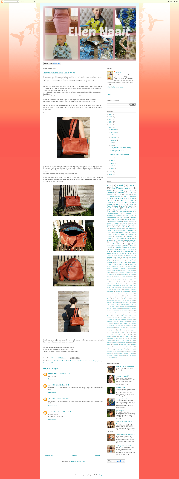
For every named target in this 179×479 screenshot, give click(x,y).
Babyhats (130, 234)
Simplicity (133, 217)
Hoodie (120, 242)
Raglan (119, 195)
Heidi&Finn (131, 295)
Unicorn (120, 332)
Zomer (120, 221)
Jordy (114, 298)
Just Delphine (52, 412)
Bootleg (123, 276)
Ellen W (118, 72)
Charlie (116, 225)
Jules (120, 298)
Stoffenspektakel (118, 255)
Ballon (108, 270)
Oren (121, 314)
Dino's (117, 283)
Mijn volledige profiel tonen (115, 87)
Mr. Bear (121, 312)
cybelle (108, 344)
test (127, 355)
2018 (111, 122)
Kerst (114, 244)
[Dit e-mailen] (71, 358)
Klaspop (109, 302)
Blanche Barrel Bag (59, 361)
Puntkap (124, 319)
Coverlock (121, 281)
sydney (122, 355)
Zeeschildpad (119, 338)
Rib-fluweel (109, 321)
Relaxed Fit (131, 319)
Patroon (114, 315)
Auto (116, 234)
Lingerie (118, 204)
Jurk (129, 191)
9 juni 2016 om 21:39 (64, 373)
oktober (113, 135)
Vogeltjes (128, 334)
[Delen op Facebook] (77, 358)
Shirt (130, 193)
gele (129, 344)
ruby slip (115, 353)
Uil (115, 332)
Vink (130, 332)
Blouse (109, 225)
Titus (129, 330)
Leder (68, 361)
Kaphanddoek (110, 300)
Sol (129, 323)
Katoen (109, 244)
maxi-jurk (123, 262)
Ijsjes (113, 296)
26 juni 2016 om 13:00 (64, 412)
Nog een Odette (120, 387)
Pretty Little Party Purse (114, 319)
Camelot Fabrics (122, 278)
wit (116, 357)
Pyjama (109, 230)
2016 (111, 127)
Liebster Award (125, 304)
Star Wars (120, 325)
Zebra (132, 336)
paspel (99, 361)
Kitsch (128, 300)
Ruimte (126, 321)
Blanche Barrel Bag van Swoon (119, 154)
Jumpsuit (126, 298)
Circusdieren (129, 236)
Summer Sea (129, 255)
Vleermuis (114, 334)
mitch (125, 349)
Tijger (118, 330)
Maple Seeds (116, 308)
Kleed (114, 211)
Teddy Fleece (121, 329)
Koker (126, 244)
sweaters (116, 355)
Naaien (126, 312)
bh (115, 261)
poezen (109, 353)
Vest (123, 208)
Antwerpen (115, 268)
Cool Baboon (113, 281)
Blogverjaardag (124, 274)
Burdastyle (119, 236)
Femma (130, 287)
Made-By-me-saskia (130, 247)
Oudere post (98, 455)
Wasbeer (109, 336)
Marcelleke (122, 249)
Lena (112, 304)
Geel (118, 202)
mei (112, 158)
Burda (111, 210)
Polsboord (122, 317)
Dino (113, 283)
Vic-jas (124, 259)
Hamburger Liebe (130, 240)
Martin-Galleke (125, 308)
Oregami (116, 314)
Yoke (121, 336)
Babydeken (131, 268)
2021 (111, 114)
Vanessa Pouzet (114, 259)
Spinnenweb (112, 325)
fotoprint (109, 262)
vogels (131, 264)
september (114, 137)
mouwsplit (131, 349)
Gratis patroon (129, 210)
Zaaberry (109, 261)
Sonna (134, 323)
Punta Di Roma (129, 228)
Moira (108, 312)
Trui (134, 195)
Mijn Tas (121, 310)
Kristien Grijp (52, 373)
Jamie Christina (130, 296)
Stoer (127, 325)
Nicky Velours (129, 215)
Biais (131, 223)
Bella (118, 270)
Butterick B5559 (111, 278)
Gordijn (109, 295)
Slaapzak (115, 323)
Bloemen (109, 236)
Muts (108, 251)
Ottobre (121, 193)
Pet (119, 315)
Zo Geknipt (112, 221)
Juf (125, 242)
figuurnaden (123, 344)
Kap (132, 298)
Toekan (134, 330)
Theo (124, 196)
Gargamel (126, 289)
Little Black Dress (113, 306)
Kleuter (120, 244)
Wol (129, 208)
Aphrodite (123, 268)
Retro (108, 200)
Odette (121, 228)
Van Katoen (132, 257)
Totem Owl (122, 200)
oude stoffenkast (115, 196)
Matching (133, 308)
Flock (110, 289)
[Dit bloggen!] (73, 358)
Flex (135, 287)
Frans (115, 289)
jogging (116, 262)
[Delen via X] (75, 358)
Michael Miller (132, 227)
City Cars (115, 279)
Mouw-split (114, 312)
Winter (134, 219)
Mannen (109, 308)
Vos (133, 334)
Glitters (126, 202)
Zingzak (132, 338)
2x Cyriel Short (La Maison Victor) (120, 147)
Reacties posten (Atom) (78, 461)
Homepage (74, 455)
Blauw (131, 204)
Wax (115, 336)
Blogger (101, 475)
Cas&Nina (131, 278)
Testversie (129, 329)
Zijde (126, 338)
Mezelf (90, 361)
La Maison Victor (121, 188)
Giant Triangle (123, 293)
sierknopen (126, 353)
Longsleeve (118, 247)
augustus (114, 140)
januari (113, 168)
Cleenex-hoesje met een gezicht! (125, 434)
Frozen (120, 289)
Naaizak (132, 312)
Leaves (132, 302)
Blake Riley (115, 272)
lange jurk (131, 346)
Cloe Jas (127, 279)
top (126, 264)
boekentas (121, 261)
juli (112, 142)
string (132, 353)
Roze (121, 321)
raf (129, 262)
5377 (127, 266)
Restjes (131, 206)
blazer (109, 232)
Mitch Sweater (113, 228)
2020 (111, 117)
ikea (110, 346)
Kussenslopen (117, 245)
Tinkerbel (124, 330)
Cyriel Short (119, 210)
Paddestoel (126, 314)
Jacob (109, 211)
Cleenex (121, 279)
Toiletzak (111, 332)
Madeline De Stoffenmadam (78, 361)
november (114, 132)
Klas (133, 300)
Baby (122, 234)
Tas (49, 363)
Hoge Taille (112, 242)
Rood (121, 217)
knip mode (115, 346)
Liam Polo (118, 304)
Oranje (95, 361)
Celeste (109, 279)
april (112, 160)
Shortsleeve (133, 321)
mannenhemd (110, 349)
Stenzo (123, 230)
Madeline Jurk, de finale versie (125, 366)
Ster (118, 208)
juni (112, 145)
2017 (111, 124)
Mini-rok (127, 310)
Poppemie (133, 317)
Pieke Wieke (125, 315)
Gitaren (132, 293)
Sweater (127, 195)
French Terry (110, 238)
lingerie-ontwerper (111, 347)
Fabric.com (114, 287)
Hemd (116, 206)
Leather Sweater (118, 198)
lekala (132, 221)
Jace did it (51, 385)
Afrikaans (116, 223)
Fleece (109, 206)
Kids (109, 185)
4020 (127, 232)
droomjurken (115, 344)
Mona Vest (131, 249)
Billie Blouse (131, 270)
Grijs (132, 238)
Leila (108, 304)
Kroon (109, 245)
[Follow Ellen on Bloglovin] (52, 64)
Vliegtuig (121, 334)
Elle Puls (125, 285)
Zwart (126, 221)
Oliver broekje (117, 251)
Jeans (108, 298)
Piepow (132, 315)
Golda (127, 238)
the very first (133, 355)
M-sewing (122, 306)
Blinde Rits (111, 274)
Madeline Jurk (113, 249)
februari (113, 166)
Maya (110, 310)
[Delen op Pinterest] (79, 358)
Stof (133, 325)
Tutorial (124, 257)
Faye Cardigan (122, 287)
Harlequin (124, 225)
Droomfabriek (131, 283)
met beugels (119, 349)
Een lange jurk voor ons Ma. (124, 446)
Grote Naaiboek (118, 240)
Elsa (131, 285)
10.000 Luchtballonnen (112, 266)
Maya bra (115, 310)
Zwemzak (109, 340)
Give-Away (120, 238)
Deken (108, 283)
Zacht (126, 336)
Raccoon (116, 230)
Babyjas (125, 223)
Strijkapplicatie (110, 327)
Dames (132, 185)
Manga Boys (130, 306)
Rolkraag (116, 321)
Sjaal (110, 323)
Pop (128, 317)
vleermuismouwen (118, 232)
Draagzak (123, 283)
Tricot (121, 191)
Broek (131, 200)
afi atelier (116, 340)
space (120, 264)
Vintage (131, 259)
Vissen (108, 334)
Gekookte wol (119, 291)
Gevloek (115, 293)
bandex (115, 342)
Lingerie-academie (112, 213)
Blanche (50, 361)
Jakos (123, 296)
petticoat (131, 351)
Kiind (123, 300)
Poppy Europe (111, 253)
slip (115, 264)
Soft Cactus (110, 208)
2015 (111, 171)
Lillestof (123, 206)
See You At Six (124, 253)
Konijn (132, 244)
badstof (109, 342)
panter (124, 351)
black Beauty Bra (123, 342)
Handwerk (119, 295)
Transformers (111, 257)
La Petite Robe (128, 245)
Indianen (118, 296)
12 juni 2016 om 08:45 (62, 385)
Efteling (109, 285)
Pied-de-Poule (129, 251)
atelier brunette (125, 340)
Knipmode (110, 195)
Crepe (127, 281)
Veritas (125, 332)
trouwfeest (111, 357)
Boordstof (116, 276)
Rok (115, 200)
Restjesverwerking (112, 217)
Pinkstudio (109, 317)
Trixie (118, 257)
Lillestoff (109, 247)
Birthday (109, 272)
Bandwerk (110, 202)
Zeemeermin (110, 338)
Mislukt (132, 310)
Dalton (132, 281)
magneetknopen (130, 347)
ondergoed (118, 351)
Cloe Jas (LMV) (120, 410)
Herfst (108, 296)
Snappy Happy (123, 323)
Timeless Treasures (114, 219)
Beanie (114, 270)
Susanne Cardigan (120, 327)
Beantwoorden (52, 379)
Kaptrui (118, 300)
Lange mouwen (123, 211)
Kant (116, 227)
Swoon (45, 363)
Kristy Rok (122, 227)
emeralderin (130, 261)
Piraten (116, 317)
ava (133, 340)
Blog (118, 274)
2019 (111, 119)
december (114, 129)
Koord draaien (124, 302)
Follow (109, 94)
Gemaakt (126, 291)
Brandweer (131, 276)
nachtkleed (109, 351)
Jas (126, 198)
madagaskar (121, 347)
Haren (125, 295)
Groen (109, 240)
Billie (134, 208)
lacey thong (124, 346)
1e (121, 266)
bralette (132, 342)
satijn (120, 353)
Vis (133, 332)
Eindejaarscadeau (117, 285)
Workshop (54, 363)
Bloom (132, 274)
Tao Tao (114, 329)
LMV (109, 190)
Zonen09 (110, 193)
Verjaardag (126, 219)
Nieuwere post (49, 455)
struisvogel (109, 355)
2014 (111, 174)
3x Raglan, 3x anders (122, 399)
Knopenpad (116, 302)
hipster (134, 344)
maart (113, 163)
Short (126, 217)
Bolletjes (109, 276)
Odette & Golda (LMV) (122, 376)
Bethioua (124, 270)
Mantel (120, 215)
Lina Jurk (133, 304)
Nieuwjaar (109, 314)
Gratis (113, 295)
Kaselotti (131, 242)
